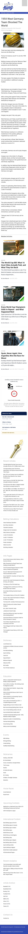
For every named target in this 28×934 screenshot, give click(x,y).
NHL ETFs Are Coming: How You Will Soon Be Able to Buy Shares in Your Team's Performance (13, 476)
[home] (8, 6)
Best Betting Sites (7, 837)
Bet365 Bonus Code (8, 832)
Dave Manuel (9, 30)
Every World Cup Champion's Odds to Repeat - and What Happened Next (13, 309)
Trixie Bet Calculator (8, 527)
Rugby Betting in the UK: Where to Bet (12, 705)
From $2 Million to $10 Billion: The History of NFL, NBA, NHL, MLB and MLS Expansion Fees (13, 490)
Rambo (5, 767)
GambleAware (19, 386)
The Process (6, 765)
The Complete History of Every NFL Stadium (13, 595)
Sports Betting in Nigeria (9, 847)
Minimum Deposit (7, 660)
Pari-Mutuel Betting (8, 650)
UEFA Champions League (9, 810)
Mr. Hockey (6, 775)
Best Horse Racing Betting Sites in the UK (13, 707)
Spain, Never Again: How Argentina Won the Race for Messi (12, 355)
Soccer (5, 903)
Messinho (5, 780)
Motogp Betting (7, 740)
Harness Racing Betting (9, 721)
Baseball (5, 886)
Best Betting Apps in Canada (10, 825)
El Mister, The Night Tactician (10, 777)
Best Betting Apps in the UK (9, 822)
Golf (4, 896)
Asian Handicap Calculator (9, 522)
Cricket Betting (6, 743)
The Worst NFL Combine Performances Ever (13, 601)
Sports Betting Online (8, 845)
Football (5, 893)
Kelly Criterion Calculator (9, 532)
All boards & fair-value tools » (8, 432)
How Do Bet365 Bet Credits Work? (11, 712)
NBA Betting (6, 738)
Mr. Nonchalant (7, 760)
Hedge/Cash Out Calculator (10, 530)
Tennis (4, 906)
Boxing (5, 891)
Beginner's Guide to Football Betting (11, 719)
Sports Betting (6, 653)
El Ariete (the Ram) (7, 770)
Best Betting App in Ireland (9, 827)
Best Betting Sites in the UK (9, 842)
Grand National (7, 792)
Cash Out (5, 655)
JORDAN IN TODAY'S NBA (9, 611)
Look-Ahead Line (7, 643)
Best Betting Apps (7, 830)
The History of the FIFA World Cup (11, 584)
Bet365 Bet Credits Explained (10, 850)
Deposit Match (6, 658)
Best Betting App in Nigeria (9, 840)
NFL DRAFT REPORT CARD (9, 608)
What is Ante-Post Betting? (9, 726)
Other (4, 901)
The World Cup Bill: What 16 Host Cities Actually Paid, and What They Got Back (13, 265)
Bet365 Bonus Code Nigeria (10, 835)
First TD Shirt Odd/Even (9, 667)
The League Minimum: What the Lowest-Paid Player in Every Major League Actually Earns (13, 500)
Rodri (4, 772)
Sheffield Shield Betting (8, 745)
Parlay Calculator (7, 542)
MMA (4, 898)
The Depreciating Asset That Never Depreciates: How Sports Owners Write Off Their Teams (13, 470)
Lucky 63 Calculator (8, 535)
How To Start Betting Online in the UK (12, 709)
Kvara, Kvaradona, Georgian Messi (11, 762)
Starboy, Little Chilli (7, 757)
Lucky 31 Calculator (8, 537)
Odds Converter (7, 544)
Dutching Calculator (8, 547)
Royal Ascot (6, 794)
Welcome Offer (6, 663)
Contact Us (6, 918)
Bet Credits (6, 665)
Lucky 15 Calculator (8, 540)
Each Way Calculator (8, 525)
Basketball (5, 889)
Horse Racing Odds (8, 724)
